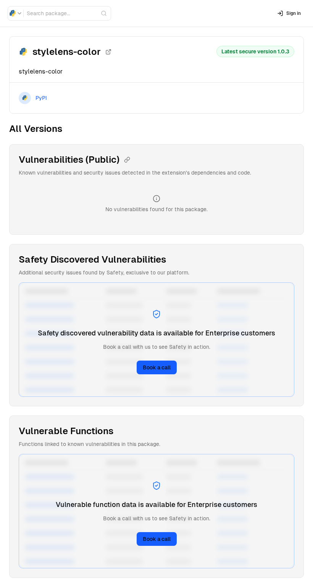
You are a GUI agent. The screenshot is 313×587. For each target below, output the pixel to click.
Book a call (157, 367)
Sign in (293, 13)
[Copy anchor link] (127, 159)
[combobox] (15, 13)
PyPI (41, 98)
